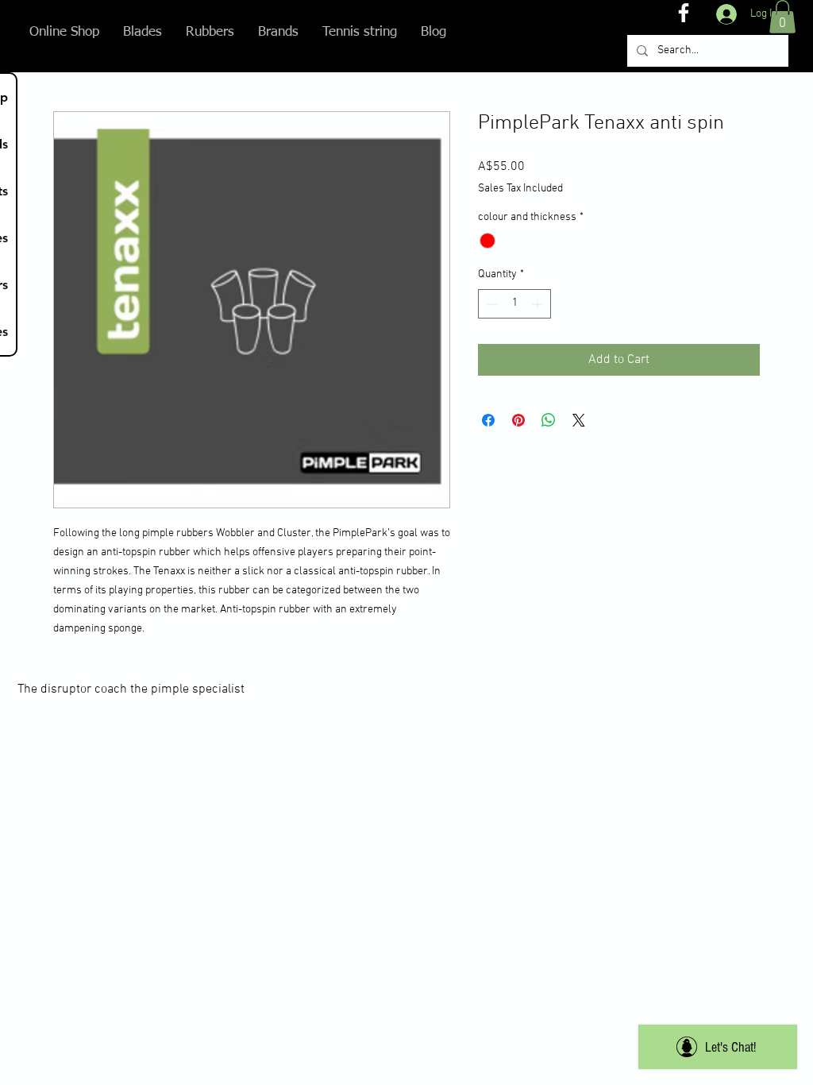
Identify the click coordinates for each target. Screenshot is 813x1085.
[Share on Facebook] (488, 420)
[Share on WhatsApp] (548, 420)
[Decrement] (490, 304)
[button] (782, 16)
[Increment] (539, 304)
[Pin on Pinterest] (518, 420)
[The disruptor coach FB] (683, 12)
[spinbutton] (514, 304)
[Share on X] (578, 420)
